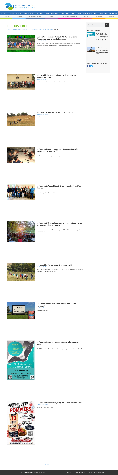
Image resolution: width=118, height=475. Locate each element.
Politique (51, 17)
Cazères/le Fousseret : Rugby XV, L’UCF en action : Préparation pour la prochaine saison (57, 38)
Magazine (19, 17)
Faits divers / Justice (35, 17)
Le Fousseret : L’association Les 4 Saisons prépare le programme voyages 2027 (57, 150)
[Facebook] (88, 66)
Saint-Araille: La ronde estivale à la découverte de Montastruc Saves (56, 76)
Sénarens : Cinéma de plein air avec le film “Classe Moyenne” (56, 304)
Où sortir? (99, 17)
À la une (6, 17)
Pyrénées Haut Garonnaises (108, 13)
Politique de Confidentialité (96, 472)
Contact (111, 17)
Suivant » (49, 464)
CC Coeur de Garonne (37, 29)
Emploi (86, 17)
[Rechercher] (107, 25)
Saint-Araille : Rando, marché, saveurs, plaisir (55, 265)
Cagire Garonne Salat (67, 13)
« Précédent (42, 464)
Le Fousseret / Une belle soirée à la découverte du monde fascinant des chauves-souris (59, 224)
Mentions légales (80, 472)
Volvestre (4, 13)
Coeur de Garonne (16, 13)
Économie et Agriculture (69, 17)
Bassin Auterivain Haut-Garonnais (47, 13)
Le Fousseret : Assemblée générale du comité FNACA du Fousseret (59, 187)
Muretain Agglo (29, 13)
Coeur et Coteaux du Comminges (87, 13)
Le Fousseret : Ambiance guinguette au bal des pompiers (59, 403)
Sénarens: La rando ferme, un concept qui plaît (55, 112)
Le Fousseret (49, 29)
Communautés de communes (21, 29)
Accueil (9, 29)
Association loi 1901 (34, 472)
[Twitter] (91, 66)
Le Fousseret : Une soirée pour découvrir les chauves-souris (58, 343)
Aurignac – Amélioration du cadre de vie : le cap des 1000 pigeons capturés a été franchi (102, 50)
